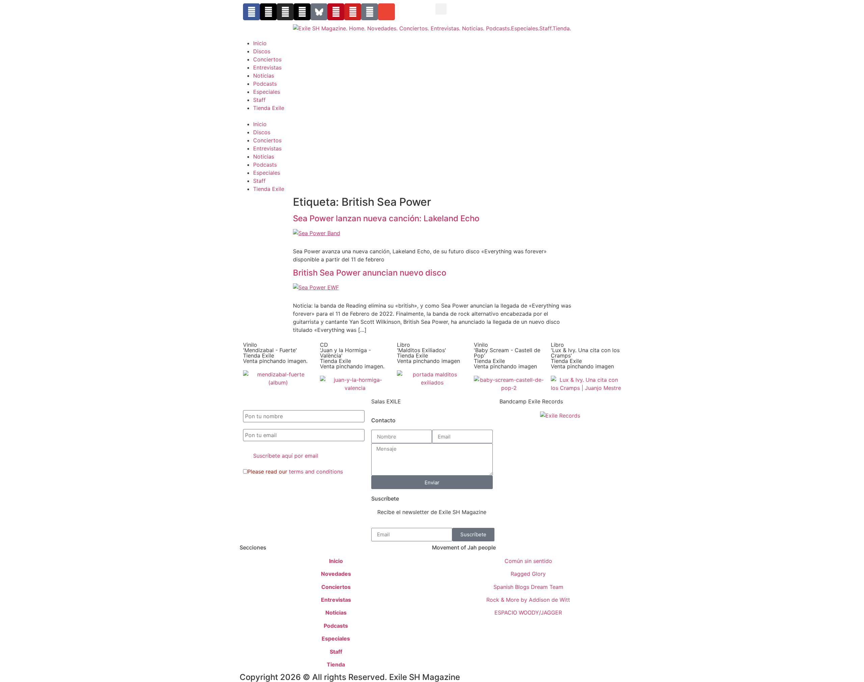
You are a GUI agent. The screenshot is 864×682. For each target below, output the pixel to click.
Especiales (266, 91)
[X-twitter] (268, 11)
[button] (441, 9)
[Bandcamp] (369, 11)
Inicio (260, 43)
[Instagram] (285, 11)
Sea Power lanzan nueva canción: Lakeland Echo (386, 218)
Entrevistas (267, 67)
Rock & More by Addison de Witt (528, 599)
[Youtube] (352, 11)
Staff (259, 99)
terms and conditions (316, 471)
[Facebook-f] (251, 11)
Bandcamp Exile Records (531, 401)
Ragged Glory (528, 573)
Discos (261, 51)
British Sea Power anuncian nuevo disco (369, 273)
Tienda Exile (268, 108)
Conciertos (267, 59)
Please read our (295, 471)
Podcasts (265, 83)
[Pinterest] (335, 11)
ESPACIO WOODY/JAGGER (528, 612)
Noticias (263, 75)
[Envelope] (386, 11)
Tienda (336, 664)
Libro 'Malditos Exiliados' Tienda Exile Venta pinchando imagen (428, 352)
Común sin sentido (528, 561)
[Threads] (302, 11)
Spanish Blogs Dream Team (528, 587)
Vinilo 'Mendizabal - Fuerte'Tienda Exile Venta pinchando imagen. (275, 352)
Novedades (336, 573)
